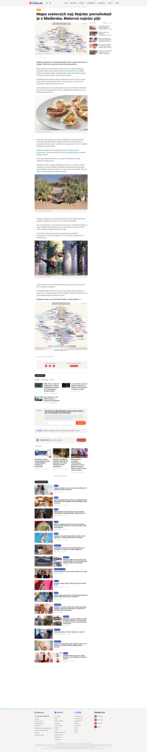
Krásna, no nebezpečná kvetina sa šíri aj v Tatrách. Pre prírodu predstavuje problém (105, 52)
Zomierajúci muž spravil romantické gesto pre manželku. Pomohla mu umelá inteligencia (69, 548)
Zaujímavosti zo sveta (60, 569)
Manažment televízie (60, 732)
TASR (55, 491)
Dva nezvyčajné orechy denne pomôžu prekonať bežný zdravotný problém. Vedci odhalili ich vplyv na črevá (70, 501)
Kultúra (56, 581)
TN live (66, 3)
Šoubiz (56, 718)
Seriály (76, 730)
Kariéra (56, 730)
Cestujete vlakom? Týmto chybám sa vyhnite (69, 632)
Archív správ (38, 726)
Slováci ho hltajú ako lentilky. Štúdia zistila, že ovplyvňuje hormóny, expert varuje (105, 40)
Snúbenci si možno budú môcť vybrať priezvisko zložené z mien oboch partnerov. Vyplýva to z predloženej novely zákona (70, 608)
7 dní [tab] (111, 23)
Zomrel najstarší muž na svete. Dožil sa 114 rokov (70, 571)
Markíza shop (58, 739)
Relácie (76, 728)
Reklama (57, 728)
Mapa (40, 446)
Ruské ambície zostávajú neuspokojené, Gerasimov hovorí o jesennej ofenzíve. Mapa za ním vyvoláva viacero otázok (78, 465)
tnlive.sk (39, 6)
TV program (58, 716)
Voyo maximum (78, 716)
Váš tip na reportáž (43, 716)
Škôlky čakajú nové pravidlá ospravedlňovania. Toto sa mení (105, 34)
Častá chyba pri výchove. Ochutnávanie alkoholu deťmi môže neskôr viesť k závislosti (71, 596)
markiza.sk (66, 661)
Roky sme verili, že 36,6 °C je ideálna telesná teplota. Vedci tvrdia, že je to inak (105, 46)
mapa (50, 6)
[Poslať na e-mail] (50, 365)
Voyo (78, 431)
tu (80, 299)
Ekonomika (101, 3)
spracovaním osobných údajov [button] (70, 417)
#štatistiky (45, 379)
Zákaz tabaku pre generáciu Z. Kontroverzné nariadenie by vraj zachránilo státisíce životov (69, 512)
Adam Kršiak (38, 468)
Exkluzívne (73, 3)
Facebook (100, 719)
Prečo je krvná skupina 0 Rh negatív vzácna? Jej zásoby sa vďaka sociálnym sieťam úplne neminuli (70, 645)
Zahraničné (90, 3)
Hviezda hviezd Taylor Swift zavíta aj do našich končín (70, 584)
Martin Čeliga (57, 505)
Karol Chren (56, 468)
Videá (117, 3)
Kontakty (37, 719)
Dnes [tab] (104, 23)
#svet (52, 379)
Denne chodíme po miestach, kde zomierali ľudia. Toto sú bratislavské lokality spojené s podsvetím (75, 561)
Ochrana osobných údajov (41, 730)
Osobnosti (57, 723)
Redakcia (37, 732)
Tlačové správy (58, 725)
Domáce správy (39, 721)
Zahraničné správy (39, 723)
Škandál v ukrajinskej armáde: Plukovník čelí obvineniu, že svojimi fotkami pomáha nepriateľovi (60, 463)
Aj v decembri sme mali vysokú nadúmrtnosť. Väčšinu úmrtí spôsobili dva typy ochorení (79, 386)
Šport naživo (77, 725)
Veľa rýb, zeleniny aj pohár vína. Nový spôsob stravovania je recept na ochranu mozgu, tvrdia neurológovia (70, 525)
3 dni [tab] (108, 23)
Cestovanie (57, 629)
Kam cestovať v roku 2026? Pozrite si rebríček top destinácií (51, 398)
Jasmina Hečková (58, 587)
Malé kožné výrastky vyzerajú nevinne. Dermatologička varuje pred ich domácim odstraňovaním (105, 27)
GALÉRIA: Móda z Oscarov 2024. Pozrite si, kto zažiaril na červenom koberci (75, 657)
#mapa (37, 379)
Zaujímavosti (45, 6)
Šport (110, 3)
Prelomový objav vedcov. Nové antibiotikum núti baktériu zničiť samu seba (70, 488)
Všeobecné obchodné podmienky (43, 728)
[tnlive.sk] (36, 3)
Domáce (81, 3)
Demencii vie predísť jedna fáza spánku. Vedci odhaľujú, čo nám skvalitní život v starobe (69, 536)
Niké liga (76, 723)
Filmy (75, 732)
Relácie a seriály (59, 721)
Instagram (100, 716)
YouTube (100, 723)
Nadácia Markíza (59, 735)
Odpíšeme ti (58, 737)
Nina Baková (57, 551)
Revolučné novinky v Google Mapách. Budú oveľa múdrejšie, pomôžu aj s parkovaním (42, 463)
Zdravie (56, 485)
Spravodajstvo (78, 721)
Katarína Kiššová (58, 634)
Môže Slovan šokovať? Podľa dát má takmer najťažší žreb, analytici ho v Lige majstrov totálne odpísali (51, 387)
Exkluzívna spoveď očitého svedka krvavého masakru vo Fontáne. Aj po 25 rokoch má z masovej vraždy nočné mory (75, 621)
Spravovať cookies (39, 735)
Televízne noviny (78, 718)
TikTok (99, 726)
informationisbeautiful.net (67, 71)
